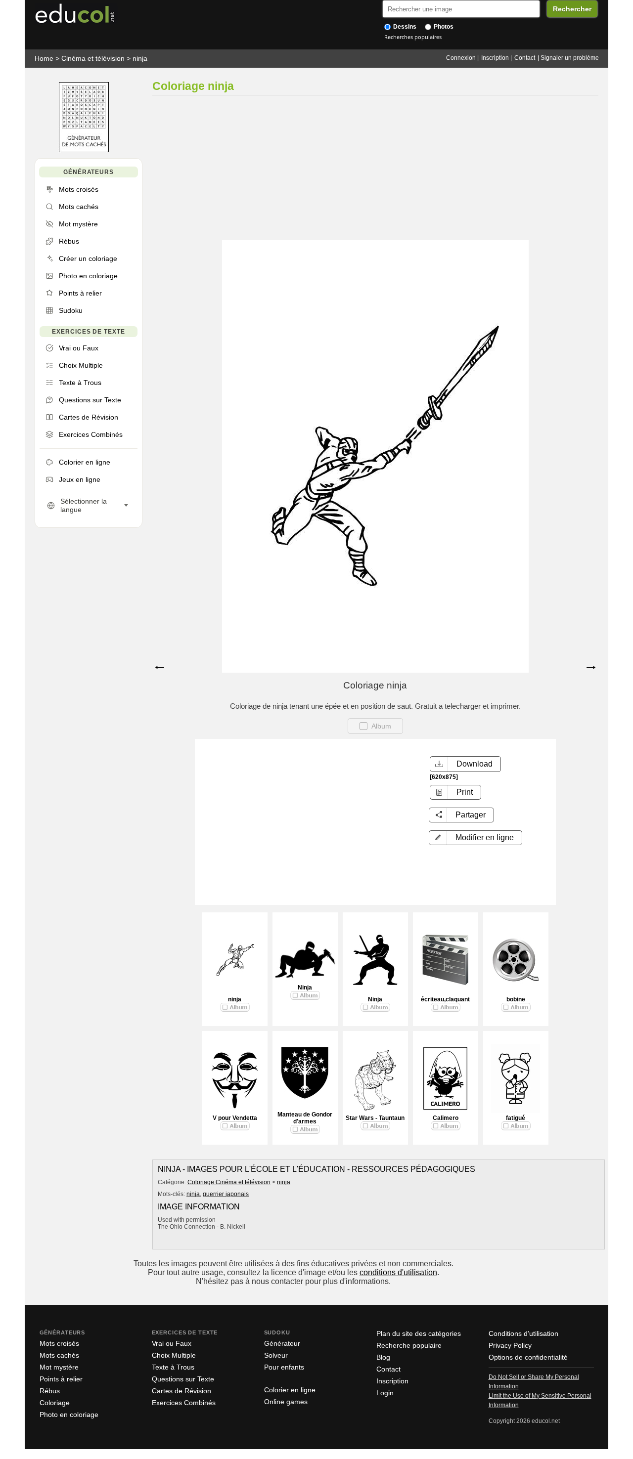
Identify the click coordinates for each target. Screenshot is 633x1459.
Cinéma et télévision (93, 58)
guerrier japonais (226, 1194)
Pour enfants (284, 1367)
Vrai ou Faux (171, 1343)
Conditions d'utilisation (523, 1333)
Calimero (445, 1118)
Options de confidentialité (528, 1357)
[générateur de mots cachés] (83, 150)
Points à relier (61, 1379)
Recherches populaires (413, 37)
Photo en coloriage (69, 1414)
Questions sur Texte (183, 1379)
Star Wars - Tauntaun (375, 1118)
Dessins (404, 26)
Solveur (276, 1355)
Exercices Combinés (184, 1403)
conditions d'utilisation (398, 1272)
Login (385, 1393)
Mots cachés (59, 1355)
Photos (442, 26)
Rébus (50, 1391)
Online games (286, 1402)
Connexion (461, 57)
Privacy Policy (510, 1345)
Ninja (305, 987)
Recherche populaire (409, 1345)
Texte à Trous (173, 1367)
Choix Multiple (174, 1355)
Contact (524, 57)
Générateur (282, 1343)
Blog (383, 1357)
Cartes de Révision (181, 1391)
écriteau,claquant (445, 999)
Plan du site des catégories (418, 1333)
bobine (515, 999)
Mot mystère (59, 1367)
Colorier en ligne (290, 1390)
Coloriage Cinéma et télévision (229, 1182)
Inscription (495, 57)
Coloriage (55, 1403)
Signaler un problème (570, 57)
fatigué (515, 1118)
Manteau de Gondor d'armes (304, 1118)
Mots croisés (59, 1343)
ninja (140, 58)
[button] (475, 837)
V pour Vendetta (235, 1118)
